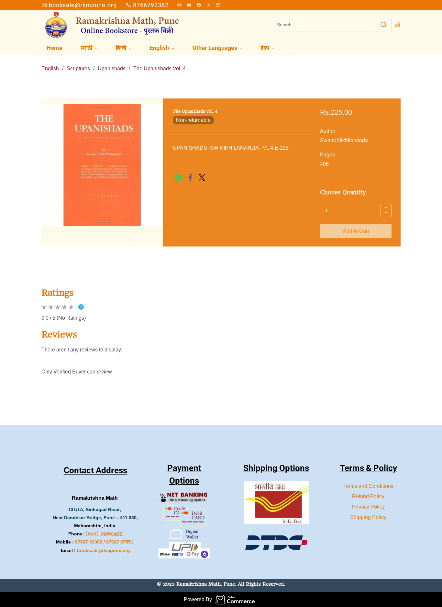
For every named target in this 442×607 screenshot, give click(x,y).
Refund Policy (368, 496)
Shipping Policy (368, 517)
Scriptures (78, 68)
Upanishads (112, 68)
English (50, 68)
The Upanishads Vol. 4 (159, 68)
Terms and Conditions (368, 486)
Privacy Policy (368, 507)
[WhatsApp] (178, 177)
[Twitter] (202, 177)
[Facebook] (190, 177)
